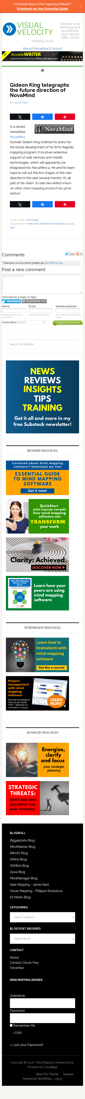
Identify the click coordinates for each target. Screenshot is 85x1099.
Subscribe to (9, 322)
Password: (17, 1010)
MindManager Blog (24, 878)
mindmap (45, 223)
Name (5, 306)
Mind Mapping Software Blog (28, 29)
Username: (17, 995)
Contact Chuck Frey (24, 963)
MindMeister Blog (22, 847)
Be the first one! (54, 262)
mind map (33, 223)
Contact (56, 48)
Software (32, 220)
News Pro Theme (47, 1074)
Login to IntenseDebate (11, 301)
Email (32, 306)
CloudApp (50, 1067)
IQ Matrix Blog (20, 897)
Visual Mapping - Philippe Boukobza (36, 891)
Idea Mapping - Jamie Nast (29, 884)
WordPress (45, 1078)
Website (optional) (66, 306)
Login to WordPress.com (34, 301)
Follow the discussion (79, 254)
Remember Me (24, 1025)
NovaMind (17, 137)
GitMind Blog (19, 866)
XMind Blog (18, 859)
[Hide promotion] (80, 6)
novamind (58, 223)
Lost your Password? (27, 1045)
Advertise (41, 48)
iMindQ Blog (19, 853)
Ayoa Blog (17, 872)
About (27, 48)
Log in (58, 1078)
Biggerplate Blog (22, 840)
